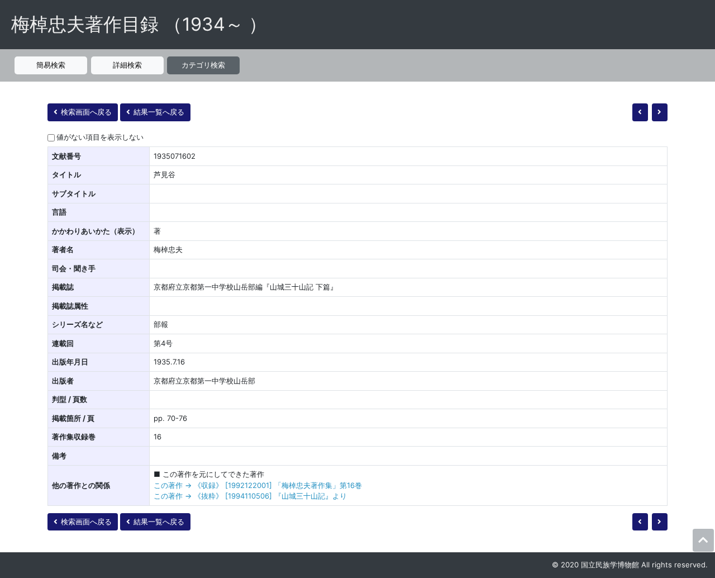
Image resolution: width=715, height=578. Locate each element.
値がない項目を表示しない (100, 136)
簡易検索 (50, 64)
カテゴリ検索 (203, 64)
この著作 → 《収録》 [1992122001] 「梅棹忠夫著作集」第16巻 (258, 485)
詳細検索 (127, 64)
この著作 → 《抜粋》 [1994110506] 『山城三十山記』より (250, 495)
